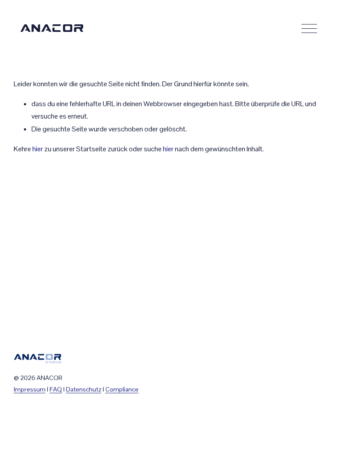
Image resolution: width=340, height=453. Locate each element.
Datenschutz (83, 389)
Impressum (30, 389)
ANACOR (52, 28)
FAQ (56, 389)
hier (37, 149)
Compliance (122, 389)
